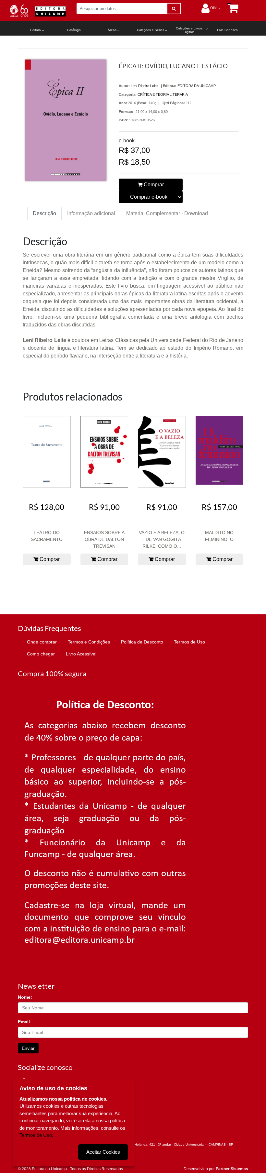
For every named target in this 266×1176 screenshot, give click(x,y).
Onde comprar (42, 641)
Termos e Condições (89, 641)
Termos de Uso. (36, 1135)
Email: (24, 1021)
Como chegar (41, 653)
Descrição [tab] (44, 213)
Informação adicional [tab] (91, 213)
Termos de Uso (189, 641)
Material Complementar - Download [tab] (167, 213)
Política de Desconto (142, 641)
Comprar (153, 184)
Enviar (28, 1048)
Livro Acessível (81, 653)
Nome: (25, 997)
